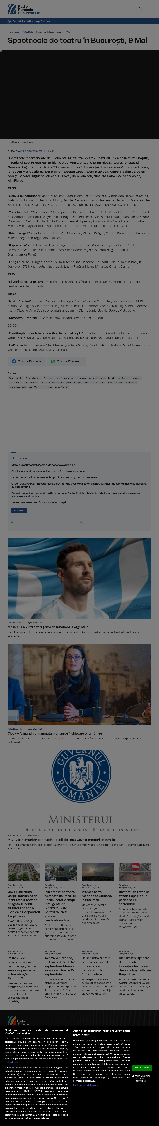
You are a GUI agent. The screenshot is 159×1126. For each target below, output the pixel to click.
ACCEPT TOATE (142, 1068)
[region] (79, 1076)
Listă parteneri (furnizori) (86, 1085)
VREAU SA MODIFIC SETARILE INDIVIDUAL (141, 1078)
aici (33, 1098)
